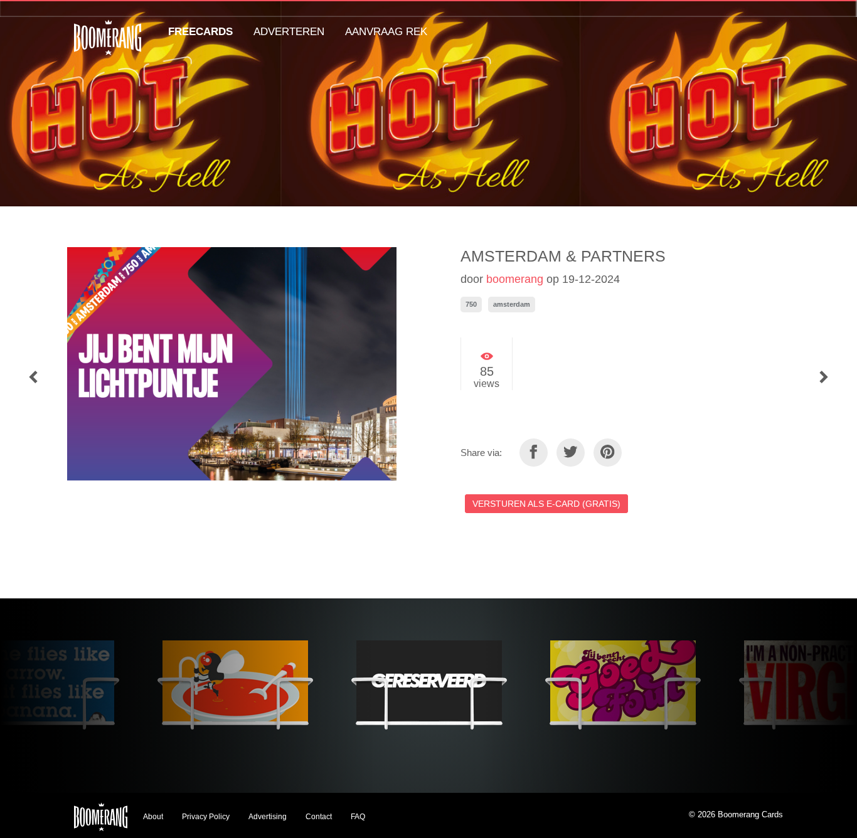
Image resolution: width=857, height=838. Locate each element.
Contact (319, 816)
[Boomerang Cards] (107, 46)
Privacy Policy (206, 816)
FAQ (358, 816)
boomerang (514, 279)
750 (471, 304)
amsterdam (511, 304)
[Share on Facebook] (533, 452)
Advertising (267, 816)
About (153, 816)
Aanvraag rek (386, 32)
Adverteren (288, 32)
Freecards (200, 32)
